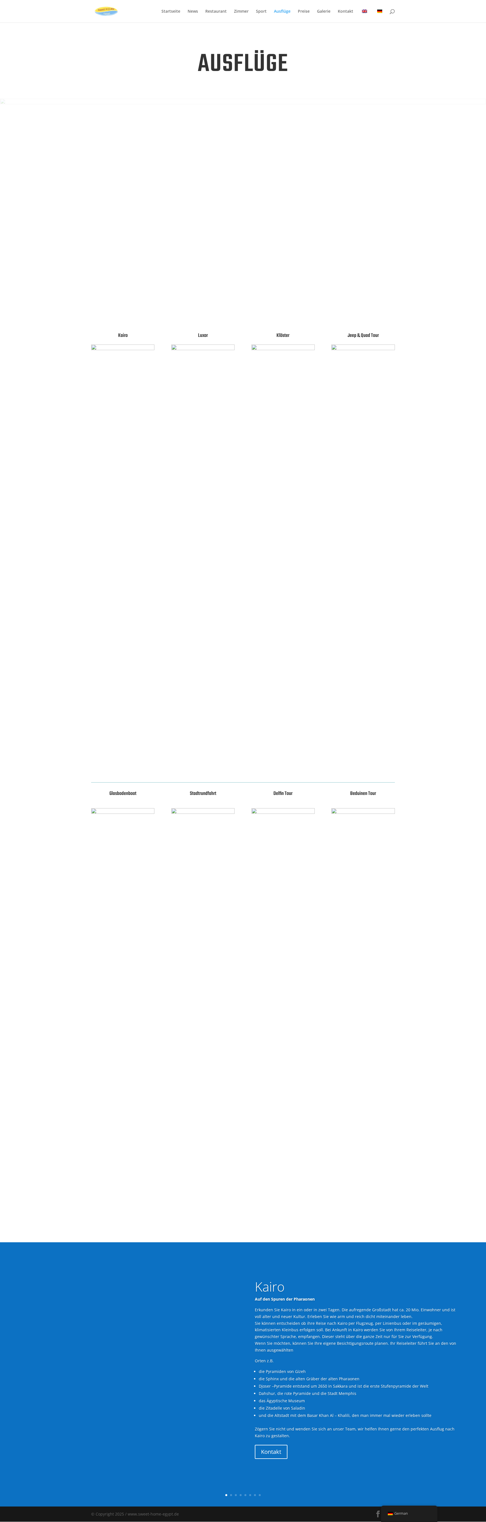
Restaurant (216, 11)
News (193, 11)
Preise (304, 11)
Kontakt (345, 11)
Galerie (323, 11)
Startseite (170, 11)
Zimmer (241, 11)
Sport (261, 11)
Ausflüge (282, 11)
